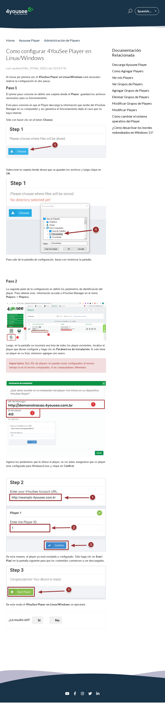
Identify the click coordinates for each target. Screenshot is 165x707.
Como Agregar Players (127, 71)
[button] (129, 11)
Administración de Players (62, 40)
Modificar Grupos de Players (132, 103)
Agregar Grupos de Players (130, 90)
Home (10, 40)
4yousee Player (29, 40)
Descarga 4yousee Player (129, 64)
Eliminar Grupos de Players (130, 97)
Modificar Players (124, 110)
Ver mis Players (122, 77)
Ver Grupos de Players (127, 84)
